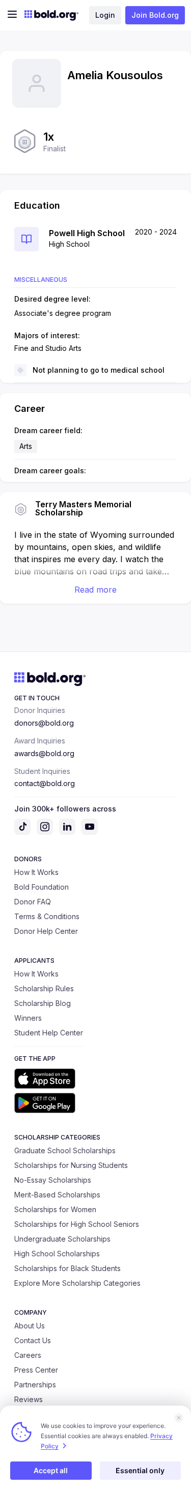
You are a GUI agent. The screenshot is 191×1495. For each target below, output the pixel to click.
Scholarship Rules (44, 988)
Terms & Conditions (46, 916)
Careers (27, 1355)
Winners (28, 1018)
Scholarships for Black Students (67, 1268)
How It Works (36, 872)
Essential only (140, 1470)
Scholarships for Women (55, 1209)
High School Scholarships (57, 1253)
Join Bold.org (155, 15)
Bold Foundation (41, 887)
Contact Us (32, 1340)
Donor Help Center (46, 931)
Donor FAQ (32, 901)
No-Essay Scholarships (52, 1180)
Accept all (51, 1470)
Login (105, 15)
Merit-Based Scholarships (57, 1194)
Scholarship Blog (42, 1003)
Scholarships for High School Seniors (76, 1224)
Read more (95, 589)
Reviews (28, 1399)
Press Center (36, 1370)
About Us (29, 1325)
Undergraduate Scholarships (62, 1238)
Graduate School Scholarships (65, 1150)
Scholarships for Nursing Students (71, 1165)
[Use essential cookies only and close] (179, 1418)
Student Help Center (48, 1032)
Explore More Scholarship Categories (77, 1283)
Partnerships (35, 1384)
